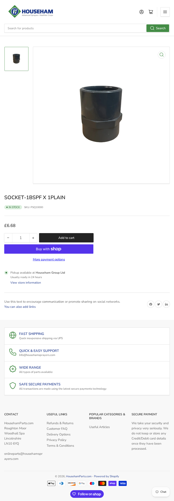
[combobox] (87, 28)
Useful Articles (99, 427)
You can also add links (20, 307)
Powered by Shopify (106, 476)
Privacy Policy (56, 440)
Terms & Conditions (60, 446)
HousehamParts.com (78, 476)
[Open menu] (165, 12)
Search (161, 28)
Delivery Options (58, 434)
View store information (25, 283)
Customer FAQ (57, 429)
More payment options (49, 259)
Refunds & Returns (60, 423)
